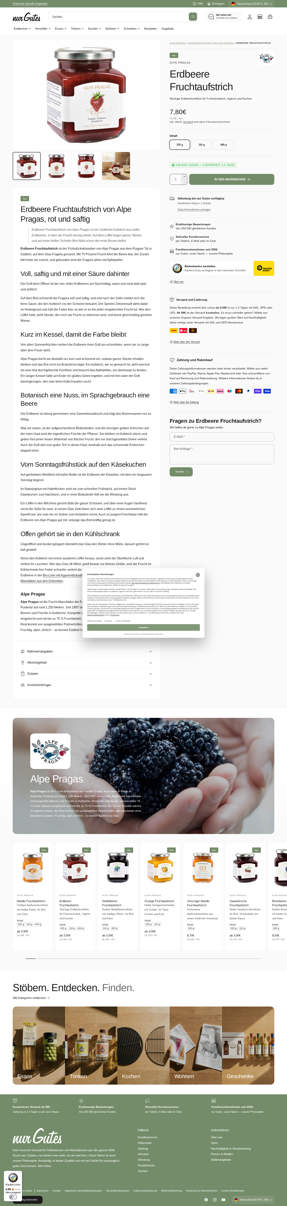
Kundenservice (147, 1137)
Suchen (143, 1171)
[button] (270, 17)
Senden (179, 471)
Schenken (130, 28)
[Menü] (19, 1173)
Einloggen (218, 3)
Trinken (75, 28)
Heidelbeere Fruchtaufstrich (111, 903)
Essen (59, 28)
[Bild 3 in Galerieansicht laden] (86, 166)
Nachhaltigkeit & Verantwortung (231, 1148)
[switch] (13, 1197)
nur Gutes (27, 1191)
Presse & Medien (222, 1154)
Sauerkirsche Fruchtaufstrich (239, 903)
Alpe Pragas (178, 43)
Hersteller (41, 28)
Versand (188, 122)
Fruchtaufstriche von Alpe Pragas (211, 43)
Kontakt (57, 1191)
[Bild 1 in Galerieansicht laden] (27, 166)
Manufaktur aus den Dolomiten (41, 581)
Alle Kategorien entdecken (29, 998)
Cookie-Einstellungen (232, 1191)
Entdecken (21, 28)
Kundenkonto (146, 1165)
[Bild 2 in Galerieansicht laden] (56, 166)
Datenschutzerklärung (145, 1191)
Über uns (179, 281)
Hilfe (200, 3)
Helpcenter (145, 1143)
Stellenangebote (221, 1159)
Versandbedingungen (117, 1191)
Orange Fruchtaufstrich (159, 901)
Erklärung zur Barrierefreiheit (201, 1191)
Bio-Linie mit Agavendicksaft (62, 575)
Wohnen (110, 28)
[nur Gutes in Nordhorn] (260, 17)
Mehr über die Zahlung (186, 402)
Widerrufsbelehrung (171, 1191)
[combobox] (123, 17)
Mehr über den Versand (187, 341)
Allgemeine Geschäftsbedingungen (83, 1191)
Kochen (93, 28)
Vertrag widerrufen (27, 1200)
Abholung (144, 1159)
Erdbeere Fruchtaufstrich (69, 903)
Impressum (42, 1191)
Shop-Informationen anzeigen (193, 209)
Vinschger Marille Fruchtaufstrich (198, 903)
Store (214, 1143)
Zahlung (143, 1148)
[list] (143, 1106)
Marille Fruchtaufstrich (31, 901)
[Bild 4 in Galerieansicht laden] (116, 166)
